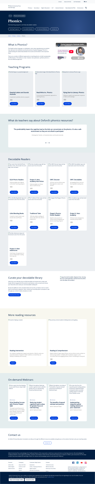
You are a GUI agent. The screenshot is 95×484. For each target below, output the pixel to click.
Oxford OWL (10, 464)
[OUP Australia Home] (15, 7)
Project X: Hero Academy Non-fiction (37, 180)
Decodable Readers (28, 29)
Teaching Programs (14, 29)
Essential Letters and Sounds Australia (19, 93)
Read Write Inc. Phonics (44, 92)
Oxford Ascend (11, 468)
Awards (20, 468)
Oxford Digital (11, 466)
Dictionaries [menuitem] (80, 8)
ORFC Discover (55, 180)
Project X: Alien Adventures (15, 249)
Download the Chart (14, 295)
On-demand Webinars (42, 29)
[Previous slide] (46, 143)
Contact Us (54, 29)
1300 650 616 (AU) (50, 464)
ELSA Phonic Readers (17, 180)
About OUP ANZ (67, 1)
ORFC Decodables (76, 180)
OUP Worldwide (77, 1)
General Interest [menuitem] (59, 8)
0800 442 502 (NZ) (50, 466)
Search (20, 470)
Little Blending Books (17, 213)
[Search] (86, 8)
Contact (60, 1)
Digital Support (33, 468)
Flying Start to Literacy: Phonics (73, 92)
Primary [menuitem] (30, 8)
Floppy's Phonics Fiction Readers (55, 214)
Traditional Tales (35, 213)
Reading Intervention (17, 351)
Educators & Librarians (35, 470)
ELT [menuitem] (52, 8)
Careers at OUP (22, 466)
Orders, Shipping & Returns (36, 466)
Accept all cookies (30, 479)
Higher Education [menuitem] (45, 8)
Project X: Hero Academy (75, 214)
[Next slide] (49, 143)
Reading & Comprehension (59, 351)
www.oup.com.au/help (51, 468)
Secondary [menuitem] (36, 8)
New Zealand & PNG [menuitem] (70, 8)
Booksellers (32, 464)
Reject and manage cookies (16, 479)
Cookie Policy (50, 477)
